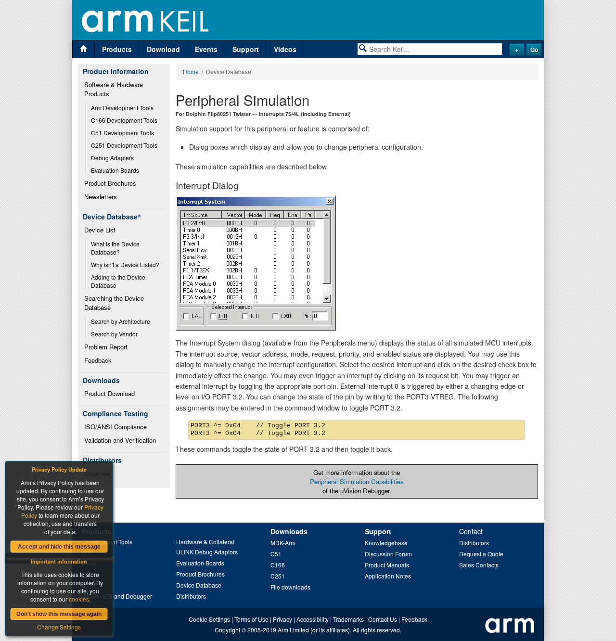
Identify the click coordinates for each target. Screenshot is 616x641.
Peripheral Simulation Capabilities (357, 481)
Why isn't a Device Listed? (125, 264)
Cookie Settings (209, 619)
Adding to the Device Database (119, 281)
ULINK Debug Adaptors (207, 552)
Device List (100, 229)
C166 (277, 565)
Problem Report (106, 346)
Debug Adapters (112, 158)
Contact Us (382, 619)
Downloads (289, 531)
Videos (285, 49)
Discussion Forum (388, 554)
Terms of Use (251, 619)
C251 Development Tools (124, 145)
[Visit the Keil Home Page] (83, 49)
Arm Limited (293, 630)
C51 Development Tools (122, 132)
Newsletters (100, 196)
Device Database (198, 585)
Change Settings (59, 627)
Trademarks (348, 619)
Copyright (227, 630)
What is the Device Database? (116, 248)
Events (206, 49)
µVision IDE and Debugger (117, 596)
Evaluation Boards (115, 170)
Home (191, 71)
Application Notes (388, 576)
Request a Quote (481, 554)
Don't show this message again (59, 614)
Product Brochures (110, 183)
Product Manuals (387, 565)
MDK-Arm (282, 542)
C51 (276, 554)
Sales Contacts (479, 565)
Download (163, 49)
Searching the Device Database (115, 303)
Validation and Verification (120, 440)
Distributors (191, 596)
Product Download (109, 393)
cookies (79, 599)
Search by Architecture (120, 321)
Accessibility (312, 619)
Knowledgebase (386, 542)
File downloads (290, 587)
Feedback (98, 360)
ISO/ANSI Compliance (115, 426)
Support (245, 49)
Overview (97, 473)
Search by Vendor (114, 334)
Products (117, 49)
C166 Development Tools (124, 120)
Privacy (282, 619)
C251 (277, 576)
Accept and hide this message (59, 546)
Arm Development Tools (122, 107)
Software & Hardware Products (114, 89)
